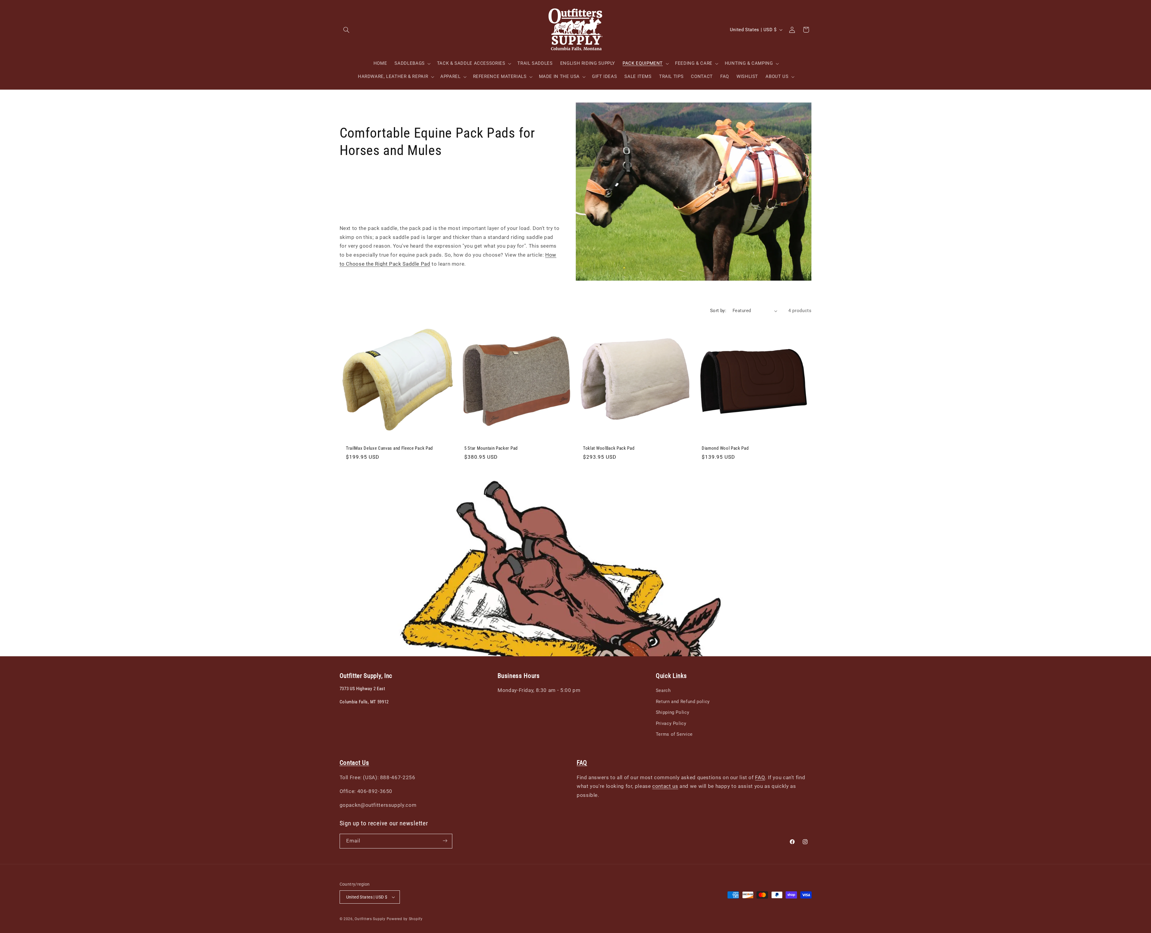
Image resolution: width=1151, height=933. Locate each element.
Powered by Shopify (405, 919)
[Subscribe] (445, 840)
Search (663, 690)
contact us (665, 786)
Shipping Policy (672, 712)
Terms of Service (674, 734)
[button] (346, 30)
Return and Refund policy (683, 701)
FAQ (760, 777)
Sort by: (718, 310)
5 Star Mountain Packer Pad (491, 448)
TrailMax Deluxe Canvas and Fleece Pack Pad (389, 448)
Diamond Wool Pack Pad (725, 448)
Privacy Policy (671, 723)
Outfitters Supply (370, 919)
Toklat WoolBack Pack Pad (609, 448)
